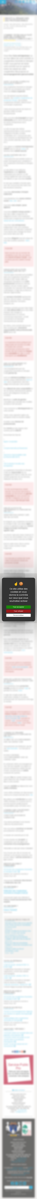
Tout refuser (18, 611)
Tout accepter (18, 607)
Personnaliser (18, 615)
